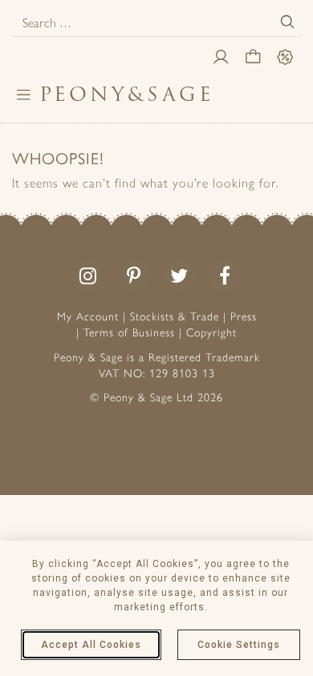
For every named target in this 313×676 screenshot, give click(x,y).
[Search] (287, 21)
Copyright (211, 333)
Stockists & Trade (174, 317)
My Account (88, 317)
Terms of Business (129, 333)
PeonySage (126, 94)
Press (243, 317)
